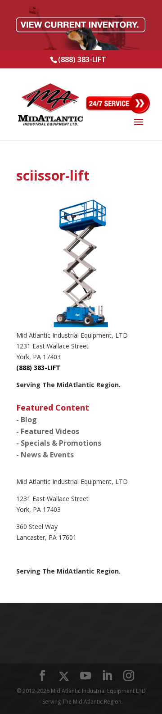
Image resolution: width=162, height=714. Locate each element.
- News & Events (45, 455)
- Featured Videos (47, 431)
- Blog (26, 420)
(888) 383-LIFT (82, 59)
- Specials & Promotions (58, 443)
